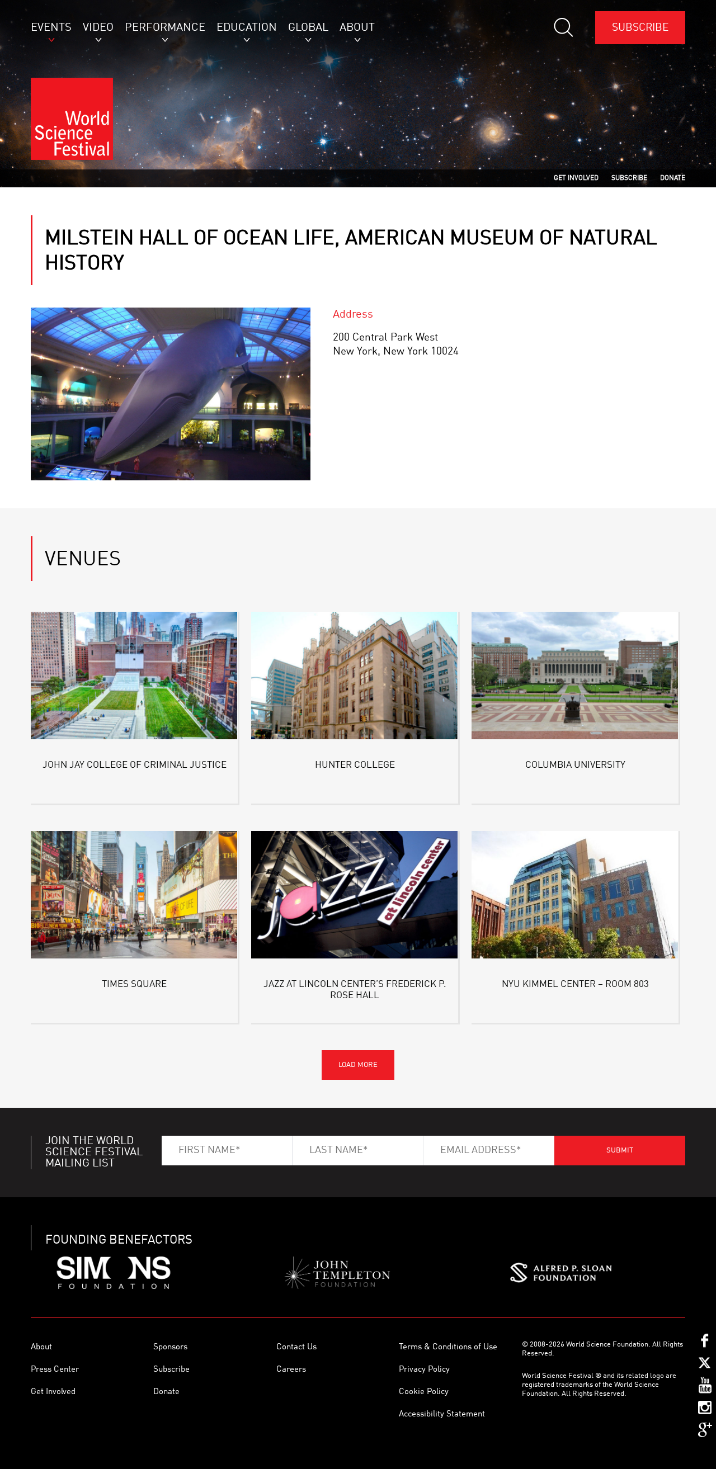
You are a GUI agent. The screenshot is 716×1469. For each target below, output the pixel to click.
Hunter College (355, 765)
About (41, 1347)
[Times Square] (134, 896)
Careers (291, 1370)
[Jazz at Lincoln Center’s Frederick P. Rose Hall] (354, 896)
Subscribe (640, 27)
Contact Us (296, 1347)
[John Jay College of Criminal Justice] (134, 677)
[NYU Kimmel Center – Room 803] (575, 896)
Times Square (134, 984)
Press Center (55, 1370)
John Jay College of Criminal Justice (135, 765)
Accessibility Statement (442, 1414)
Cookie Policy (424, 1392)
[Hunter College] (354, 677)
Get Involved (53, 1392)
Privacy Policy (424, 1370)
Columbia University (575, 765)
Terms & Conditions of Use (448, 1347)
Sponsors (170, 1347)
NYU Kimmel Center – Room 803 (575, 984)
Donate (166, 1392)
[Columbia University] (575, 677)
